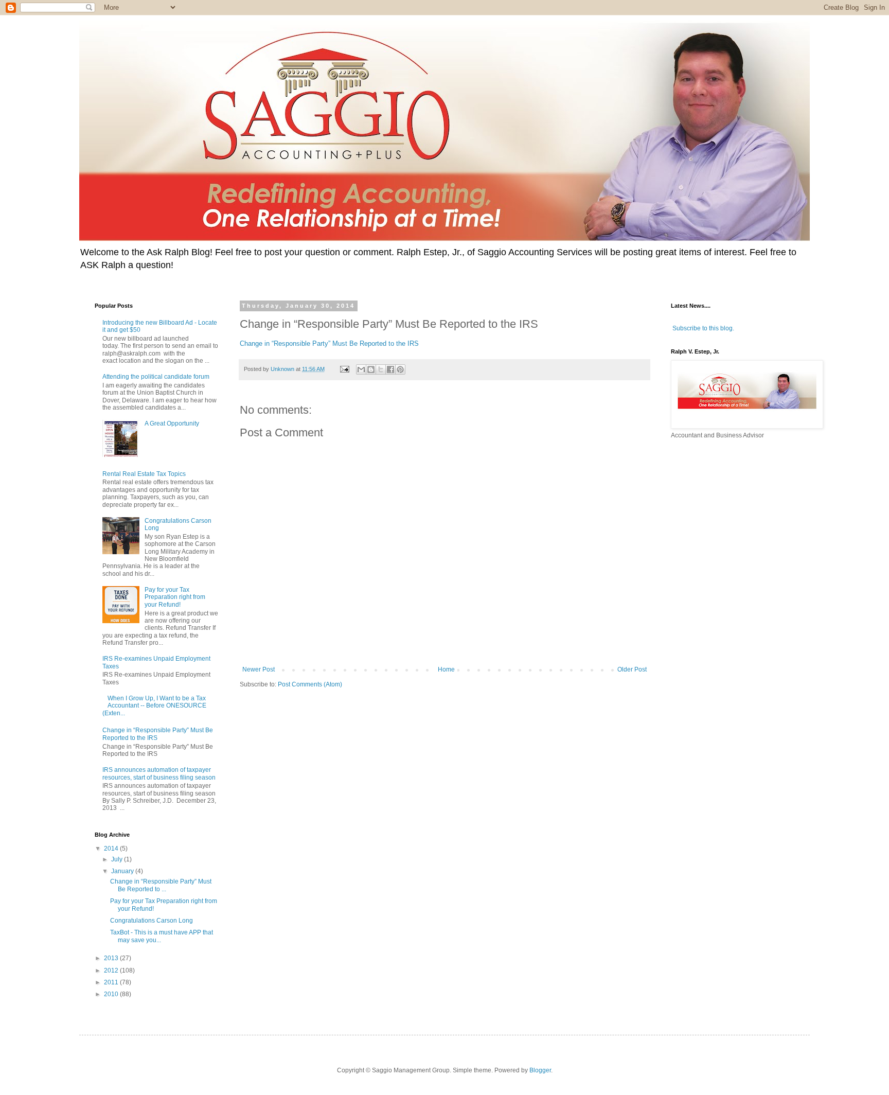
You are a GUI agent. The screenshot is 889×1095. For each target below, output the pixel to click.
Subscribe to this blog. (703, 328)
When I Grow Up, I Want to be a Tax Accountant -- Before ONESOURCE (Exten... (154, 706)
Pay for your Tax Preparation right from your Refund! (175, 597)
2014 (112, 848)
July (117, 859)
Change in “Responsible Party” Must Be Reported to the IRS (329, 343)
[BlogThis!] (371, 369)
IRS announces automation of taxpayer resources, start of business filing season (159, 773)
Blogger (540, 1070)
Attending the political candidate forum (155, 376)
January (123, 871)
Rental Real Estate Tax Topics (144, 474)
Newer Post (258, 669)
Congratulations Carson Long (151, 920)
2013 (112, 958)
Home (446, 669)
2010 (112, 994)
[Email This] (361, 369)
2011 (112, 982)
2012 (112, 970)
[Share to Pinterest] (400, 369)
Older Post (632, 669)
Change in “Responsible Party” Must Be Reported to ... (160, 885)
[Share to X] (381, 369)
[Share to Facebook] (390, 369)
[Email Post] (344, 369)
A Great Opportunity (172, 423)
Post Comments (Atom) (310, 684)
